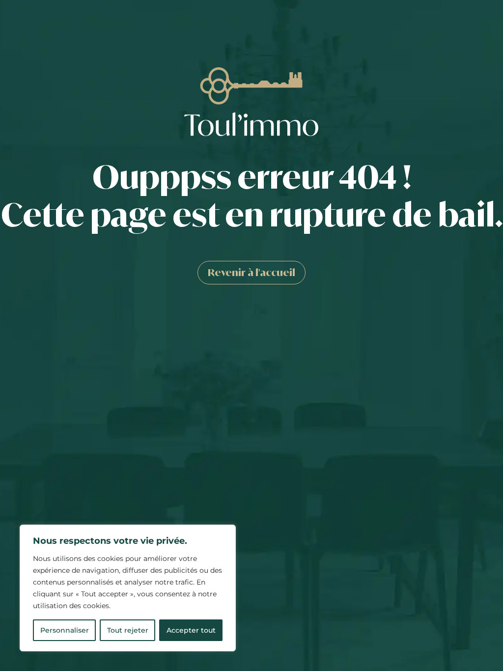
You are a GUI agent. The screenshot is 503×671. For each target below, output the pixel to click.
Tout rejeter (127, 630)
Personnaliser (64, 630)
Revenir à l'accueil (251, 272)
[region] (128, 588)
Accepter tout (191, 630)
